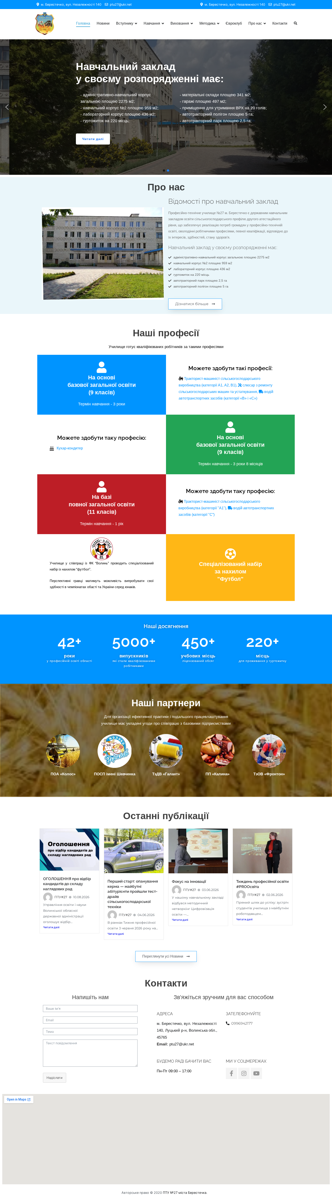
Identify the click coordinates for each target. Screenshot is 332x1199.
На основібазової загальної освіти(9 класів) (102, 384)
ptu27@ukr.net (120, 4)
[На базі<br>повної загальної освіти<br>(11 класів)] (101, 486)
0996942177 (241, 1023)
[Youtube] (256, 1073)
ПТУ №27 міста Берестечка (184, 1192)
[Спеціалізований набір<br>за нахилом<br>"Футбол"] (230, 553)
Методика (207, 23)
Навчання (152, 23)
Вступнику (124, 23)
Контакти (279, 23)
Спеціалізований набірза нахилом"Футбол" (230, 571)
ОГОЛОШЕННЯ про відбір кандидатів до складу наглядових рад (67, 883)
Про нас (255, 23)
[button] (7, 107)
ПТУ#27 (60, 897)
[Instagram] (244, 1073)
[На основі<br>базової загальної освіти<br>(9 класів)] (101, 367)
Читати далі (51, 927)
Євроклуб (234, 23)
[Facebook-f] (231, 1073)
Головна (83, 23)
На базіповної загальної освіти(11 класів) (102, 504)
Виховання (180, 23)
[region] (166, 107)
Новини (103, 23)
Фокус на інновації (189, 881)
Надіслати (55, 1078)
